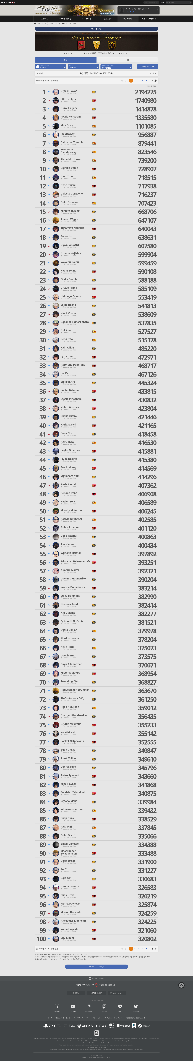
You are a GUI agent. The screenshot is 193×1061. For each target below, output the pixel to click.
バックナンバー (147, 67)
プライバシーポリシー (83, 1018)
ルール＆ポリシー (119, 1018)
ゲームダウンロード (117, 993)
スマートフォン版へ (98, 978)
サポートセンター (98, 1018)
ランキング (42, 23)
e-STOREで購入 (96, 993)
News (58, 1011)
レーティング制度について (56, 1018)
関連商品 (76, 993)
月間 (127, 60)
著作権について (70, 1018)
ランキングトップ (96, 967)
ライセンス (108, 1018)
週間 (65, 60)
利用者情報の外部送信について (135, 1018)
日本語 (171, 2)
